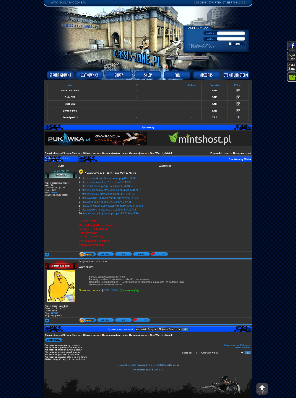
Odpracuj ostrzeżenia (114, 153)
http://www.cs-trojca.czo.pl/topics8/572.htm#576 (111, 213)
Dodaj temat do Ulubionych (237, 345)
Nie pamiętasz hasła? (202, 47)
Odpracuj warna (138, 153)
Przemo (153, 365)
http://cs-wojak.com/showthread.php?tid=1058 (109, 178)
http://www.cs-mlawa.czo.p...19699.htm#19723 (109, 209)
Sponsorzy (148, 127)
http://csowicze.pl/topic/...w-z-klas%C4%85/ (107, 182)
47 (56, 313)
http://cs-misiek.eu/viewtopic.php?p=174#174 (108, 194)
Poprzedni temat (219, 153)
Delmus (61, 261)
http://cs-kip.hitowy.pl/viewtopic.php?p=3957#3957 (111, 190)
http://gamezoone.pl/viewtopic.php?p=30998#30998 (112, 205)
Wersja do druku (243, 347)
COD (106, 290)
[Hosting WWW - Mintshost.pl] (199, 144)
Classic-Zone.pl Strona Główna (62, 153)
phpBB (132, 365)
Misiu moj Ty (61, 171)
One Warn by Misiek (161, 153)
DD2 (114, 290)
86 (55, 192)
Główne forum (91, 153)
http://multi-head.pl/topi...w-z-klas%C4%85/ (107, 186)
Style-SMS (158, 369)
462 (53, 313)
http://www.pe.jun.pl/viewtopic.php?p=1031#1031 (111, 197)
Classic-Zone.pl (74, 2)
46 (52, 192)
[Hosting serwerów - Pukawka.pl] (96, 144)
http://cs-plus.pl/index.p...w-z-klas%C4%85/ (107, 201)
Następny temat (242, 153)
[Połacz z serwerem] (238, 91)
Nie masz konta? (199, 44)
